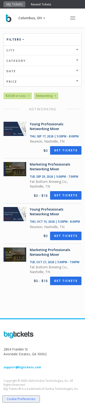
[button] (31, 18)
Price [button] (11, 82)
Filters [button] (14, 39)
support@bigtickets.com (22, 367)
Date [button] (11, 71)
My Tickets (14, 4)
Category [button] (16, 61)
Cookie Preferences (21, 399)
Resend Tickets (41, 4)
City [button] (10, 50)
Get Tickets (65, 150)
